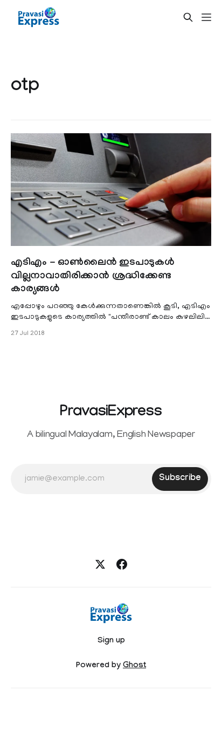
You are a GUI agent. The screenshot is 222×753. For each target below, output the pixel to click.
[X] (100, 564)
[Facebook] (121, 564)
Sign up (111, 641)
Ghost (134, 666)
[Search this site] (188, 17)
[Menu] (206, 17)
